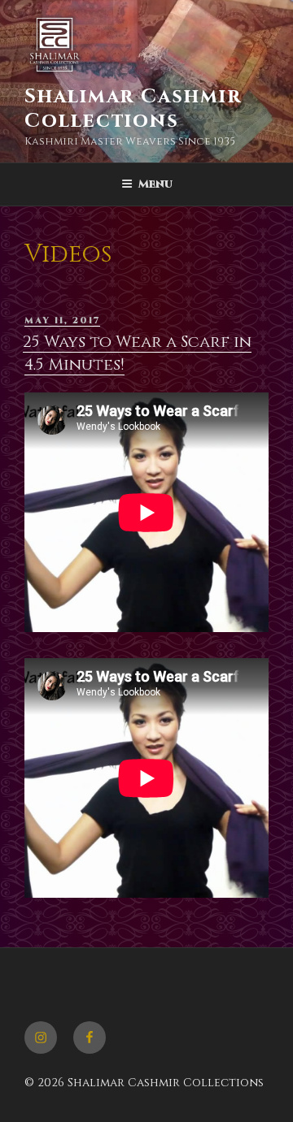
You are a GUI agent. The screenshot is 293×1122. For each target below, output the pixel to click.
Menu (155, 184)
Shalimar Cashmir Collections (133, 109)
